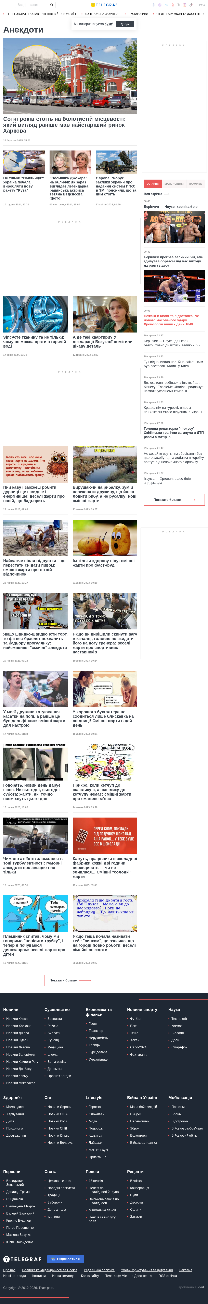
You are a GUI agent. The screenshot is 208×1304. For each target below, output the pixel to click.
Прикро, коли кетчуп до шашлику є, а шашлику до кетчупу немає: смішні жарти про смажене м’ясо (102, 792)
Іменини (54, 1216)
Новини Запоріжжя (20, 1054)
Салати (135, 1209)
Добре (125, 24)
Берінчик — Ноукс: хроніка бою (171, 207)
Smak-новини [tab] (174, 183)
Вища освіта (57, 1061)
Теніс (134, 1033)
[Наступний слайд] (204, 14)
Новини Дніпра (17, 1033)
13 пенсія (96, 1181)
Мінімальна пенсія (103, 1210)
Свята (50, 1171)
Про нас (9, 1270)
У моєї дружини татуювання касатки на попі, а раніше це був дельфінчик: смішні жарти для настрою (34, 718)
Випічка (136, 1181)
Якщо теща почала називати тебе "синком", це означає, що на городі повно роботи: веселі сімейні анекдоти (104, 943)
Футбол (135, 1019)
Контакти (39, 1276)
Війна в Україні (142, 1097)
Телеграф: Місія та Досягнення (128, 1276)
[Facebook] (153, 5)
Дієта (10, 1121)
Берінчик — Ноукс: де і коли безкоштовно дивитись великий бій (172, 343)
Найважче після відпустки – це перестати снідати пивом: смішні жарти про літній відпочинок (34, 567)
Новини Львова (18, 1047)
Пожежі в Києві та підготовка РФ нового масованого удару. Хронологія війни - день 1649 (171, 320)
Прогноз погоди (59, 1076)
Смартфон (179, 1047)
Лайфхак (95, 1142)
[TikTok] (191, 5)
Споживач (96, 1114)
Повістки (178, 1107)
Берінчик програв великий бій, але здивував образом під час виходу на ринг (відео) (173, 261)
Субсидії (54, 1040)
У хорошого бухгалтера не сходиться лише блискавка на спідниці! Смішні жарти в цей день (103, 718)
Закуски (136, 1216)
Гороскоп (96, 1107)
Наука (174, 1009)
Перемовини (140, 1121)
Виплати (54, 1033)
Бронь (176, 1114)
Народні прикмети (61, 1188)
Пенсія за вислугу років (102, 1219)
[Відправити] (52, 5)
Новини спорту (142, 1009)
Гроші (93, 1023)
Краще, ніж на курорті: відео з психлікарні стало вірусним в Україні (173, 410)
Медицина (55, 1047)
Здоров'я (12, 1097)
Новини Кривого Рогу (22, 1061)
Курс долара (98, 1052)
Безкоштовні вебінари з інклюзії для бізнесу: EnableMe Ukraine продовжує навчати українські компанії (174, 387)
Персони (11, 1171)
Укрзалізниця (98, 1059)
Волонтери (138, 1135)
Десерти (136, 1202)
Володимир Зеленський (15, 1182)
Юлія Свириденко (19, 1242)
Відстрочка (179, 1121)
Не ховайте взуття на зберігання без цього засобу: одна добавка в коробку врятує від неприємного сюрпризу (174, 458)
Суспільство (57, 1009)
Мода (93, 1121)
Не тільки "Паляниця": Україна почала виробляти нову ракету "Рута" (23, 184)
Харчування (15, 1114)
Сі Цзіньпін (14, 1199)
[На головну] (104, 4)
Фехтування (139, 1054)
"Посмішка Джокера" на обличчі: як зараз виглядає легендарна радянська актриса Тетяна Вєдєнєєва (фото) (69, 188)
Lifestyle (94, 1097)
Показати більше (63, 980)
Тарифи (95, 1045)
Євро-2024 (138, 1047)
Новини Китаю (58, 1135)
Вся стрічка (153, 194)
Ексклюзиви (138, 13)
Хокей (134, 1040)
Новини (10, 1009)
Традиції (54, 1195)
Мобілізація (180, 1097)
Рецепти (135, 1171)
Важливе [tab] (195, 183)
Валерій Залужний (20, 1213)
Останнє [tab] (153, 183)
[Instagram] (185, 5)
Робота (53, 1026)
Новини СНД (57, 1128)
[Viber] (159, 5)
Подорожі (96, 1128)
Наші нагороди (14, 1276)
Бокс (133, 1026)
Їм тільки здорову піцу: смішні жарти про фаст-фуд (104, 562)
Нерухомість (98, 1038)
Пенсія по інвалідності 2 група (104, 1190)
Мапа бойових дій (143, 1107)
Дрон (175, 1040)
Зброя (135, 1128)
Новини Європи (60, 1107)
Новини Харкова (18, 1026)
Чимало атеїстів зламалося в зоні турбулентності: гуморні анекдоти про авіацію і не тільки (33, 865)
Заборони (55, 1202)
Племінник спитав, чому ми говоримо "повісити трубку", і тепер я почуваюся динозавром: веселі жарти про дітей (34, 945)
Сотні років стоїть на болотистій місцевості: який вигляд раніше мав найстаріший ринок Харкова (64, 125)
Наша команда (63, 1276)
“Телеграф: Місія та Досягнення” (182, 13)
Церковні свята (59, 1181)
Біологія (177, 1033)
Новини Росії (57, 1121)
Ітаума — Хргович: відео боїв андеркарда (167, 481)
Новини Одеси (17, 1040)
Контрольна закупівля (102, 13)
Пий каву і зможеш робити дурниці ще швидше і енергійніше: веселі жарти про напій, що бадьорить (34, 494)
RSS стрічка (168, 1276)
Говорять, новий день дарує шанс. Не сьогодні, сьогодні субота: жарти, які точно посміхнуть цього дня (32, 792)
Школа (52, 1054)
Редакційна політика (99, 1270)
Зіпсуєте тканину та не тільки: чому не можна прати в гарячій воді (34, 341)
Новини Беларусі (60, 1142)
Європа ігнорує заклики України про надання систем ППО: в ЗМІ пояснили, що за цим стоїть (116, 186)
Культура (95, 1135)
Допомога (55, 1069)
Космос (176, 1026)
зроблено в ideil (191, 1287)
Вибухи (135, 1114)
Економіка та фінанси (99, 1012)
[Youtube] (173, 5)
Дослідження (16, 1135)
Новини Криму (17, 1076)
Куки (108, 24)
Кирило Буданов (18, 1220)
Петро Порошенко (20, 1227)
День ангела (57, 1209)
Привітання (97, 1157)
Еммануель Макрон (21, 1206)
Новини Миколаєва (20, 1083)
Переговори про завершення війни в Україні (42, 13)
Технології (179, 1019)
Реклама (185, 1270)
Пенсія (92, 1171)
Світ (48, 1097)
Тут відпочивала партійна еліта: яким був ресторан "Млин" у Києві (173, 364)
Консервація (139, 1188)
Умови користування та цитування (147, 1270)
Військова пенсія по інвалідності (104, 1201)
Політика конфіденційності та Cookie (49, 1270)
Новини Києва (17, 1019)
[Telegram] (166, 5)
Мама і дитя (15, 1107)
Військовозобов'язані (187, 1128)
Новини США (58, 1114)
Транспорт (97, 1031)
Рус (202, 5)
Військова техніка (143, 1142)
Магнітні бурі (98, 1150)
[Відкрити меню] (6, 4)
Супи (134, 1195)
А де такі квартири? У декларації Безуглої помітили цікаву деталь (102, 341)
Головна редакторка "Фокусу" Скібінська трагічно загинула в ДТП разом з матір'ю (174, 433)
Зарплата (55, 1019)
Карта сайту (90, 1276)
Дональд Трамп (18, 1192)
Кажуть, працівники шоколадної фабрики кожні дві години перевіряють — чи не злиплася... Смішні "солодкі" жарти (105, 867)
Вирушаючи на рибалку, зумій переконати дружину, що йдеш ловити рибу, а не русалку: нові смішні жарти (104, 494)
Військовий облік (184, 1135)
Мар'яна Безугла (18, 1234)
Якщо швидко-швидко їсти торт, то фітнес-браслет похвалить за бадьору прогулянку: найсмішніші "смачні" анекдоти (35, 641)
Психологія (14, 1128)
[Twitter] (179, 5)
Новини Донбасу (18, 1069)
